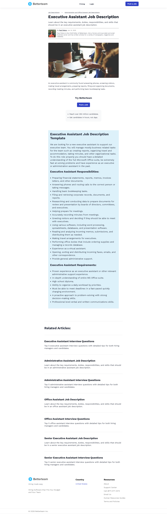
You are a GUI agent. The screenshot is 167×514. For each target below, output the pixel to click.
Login (92, 4)
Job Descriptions (53, 12)
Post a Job (132, 4)
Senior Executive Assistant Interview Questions (73, 457)
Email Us (107, 494)
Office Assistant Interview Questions (67, 418)
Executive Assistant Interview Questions (69, 341)
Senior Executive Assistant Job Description (71, 438)
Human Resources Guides (114, 498)
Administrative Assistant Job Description (69, 360)
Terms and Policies (112, 501)
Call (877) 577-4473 (112, 491)
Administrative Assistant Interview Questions (72, 380)
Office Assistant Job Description (64, 399)
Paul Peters (63, 30)
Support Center (110, 487)
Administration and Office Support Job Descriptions (82, 12)
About (106, 484)
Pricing (82, 4)
